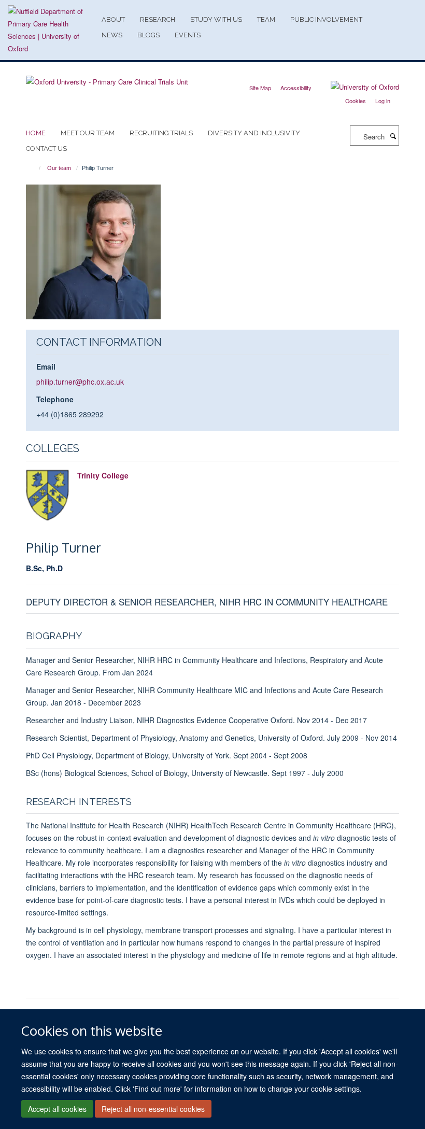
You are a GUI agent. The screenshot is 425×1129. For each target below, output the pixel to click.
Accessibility (295, 87)
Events (188, 35)
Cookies (355, 100)
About (113, 19)
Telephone (55, 399)
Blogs (148, 35)
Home (36, 133)
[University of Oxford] (357, 87)
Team (266, 19)
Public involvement (326, 19)
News (112, 35)
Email (45, 366)
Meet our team (88, 133)
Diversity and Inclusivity (254, 133)
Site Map (260, 87)
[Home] (35, 168)
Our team (59, 168)
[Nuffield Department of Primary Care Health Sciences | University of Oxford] (51, 30)
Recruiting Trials (161, 133)
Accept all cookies (57, 1109)
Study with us (216, 19)
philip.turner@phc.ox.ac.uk (80, 381)
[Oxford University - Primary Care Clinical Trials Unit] (107, 78)
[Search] (393, 136)
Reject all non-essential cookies (153, 1109)
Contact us (46, 148)
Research (157, 19)
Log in (382, 100)
